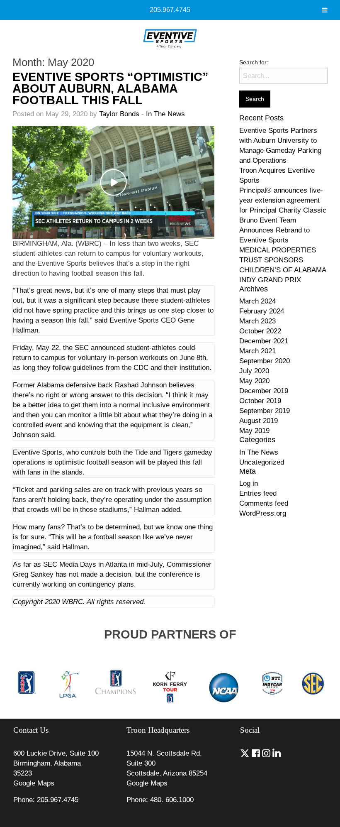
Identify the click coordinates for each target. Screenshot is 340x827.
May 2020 (254, 381)
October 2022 (260, 331)
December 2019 (263, 391)
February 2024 (261, 311)
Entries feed (258, 493)
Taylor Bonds (119, 114)
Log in (248, 483)
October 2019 (260, 401)
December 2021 (263, 341)
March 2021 (257, 351)
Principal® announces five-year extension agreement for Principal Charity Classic (282, 200)
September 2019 (264, 411)
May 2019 (254, 431)
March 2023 (257, 321)
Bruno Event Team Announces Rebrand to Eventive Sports (274, 230)
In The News (165, 114)
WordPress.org (262, 513)
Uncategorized (261, 462)
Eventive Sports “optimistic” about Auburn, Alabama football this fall (110, 88)
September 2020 (264, 361)
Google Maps (33, 783)
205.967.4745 (170, 9)
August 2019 (258, 421)
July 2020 (254, 371)
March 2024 (257, 301)
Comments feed (263, 503)
